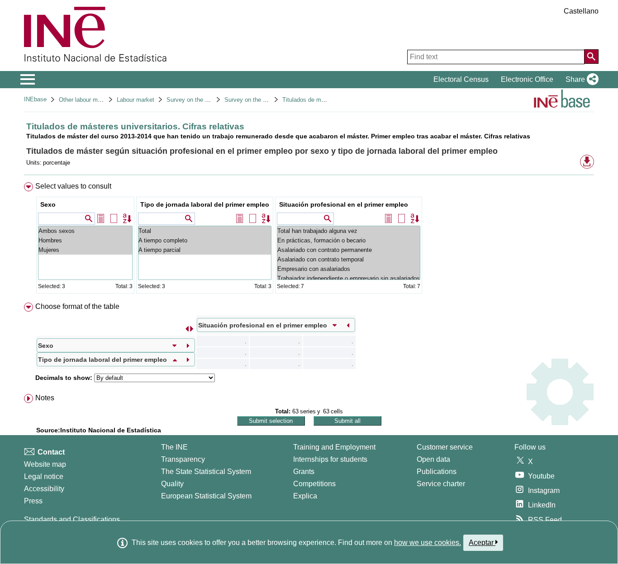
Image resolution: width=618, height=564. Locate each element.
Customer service (445, 447)
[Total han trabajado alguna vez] (348, 231)
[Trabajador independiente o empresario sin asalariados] (348, 278)
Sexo (48, 204)
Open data (433, 459)
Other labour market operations (99, 99)
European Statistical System (206, 496)
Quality (172, 484)
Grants (303, 471)
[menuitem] (309, 240)
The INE (174, 447)
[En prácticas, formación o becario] (348, 240)
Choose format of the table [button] (77, 306)
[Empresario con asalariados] (348, 269)
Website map (45, 464)
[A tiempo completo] (204, 240)
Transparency (183, 459)
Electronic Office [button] (527, 79)
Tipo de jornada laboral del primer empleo (204, 204)
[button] (580, 79)
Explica (305, 496)
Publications (436, 471)
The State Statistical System (206, 471)
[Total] (204, 231)
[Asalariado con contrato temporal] (348, 259)
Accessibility (44, 489)
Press (33, 501)
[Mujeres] (85, 250)
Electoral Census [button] (461, 79)
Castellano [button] (581, 11)
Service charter (441, 484)
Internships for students (330, 459)
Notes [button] (44, 398)
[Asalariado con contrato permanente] (348, 250)
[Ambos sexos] (85, 231)
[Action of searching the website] (591, 56)
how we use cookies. (427, 542)
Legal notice (43, 476)
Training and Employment (334, 447)
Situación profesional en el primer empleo (343, 204)
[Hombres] (85, 240)
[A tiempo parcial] (204, 250)
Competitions (314, 484)
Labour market (135, 99)
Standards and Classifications (72, 519)
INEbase (35, 99)
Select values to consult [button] (73, 186)
